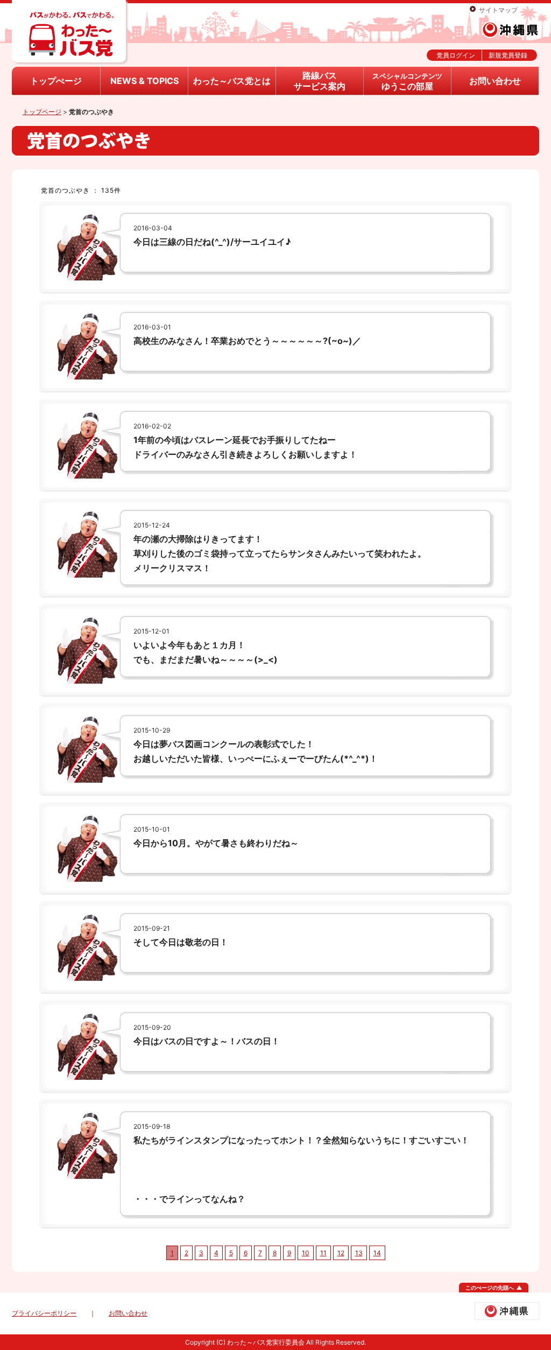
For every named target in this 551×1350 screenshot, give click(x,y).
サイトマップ (498, 10)
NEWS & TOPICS (144, 80)
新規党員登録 (508, 55)
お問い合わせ (495, 80)
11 (323, 1253)
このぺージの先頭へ (489, 1287)
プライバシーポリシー (44, 1313)
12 (340, 1253)
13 (359, 1253)
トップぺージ (56, 80)
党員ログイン (455, 55)
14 (377, 1253)
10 (305, 1253)
